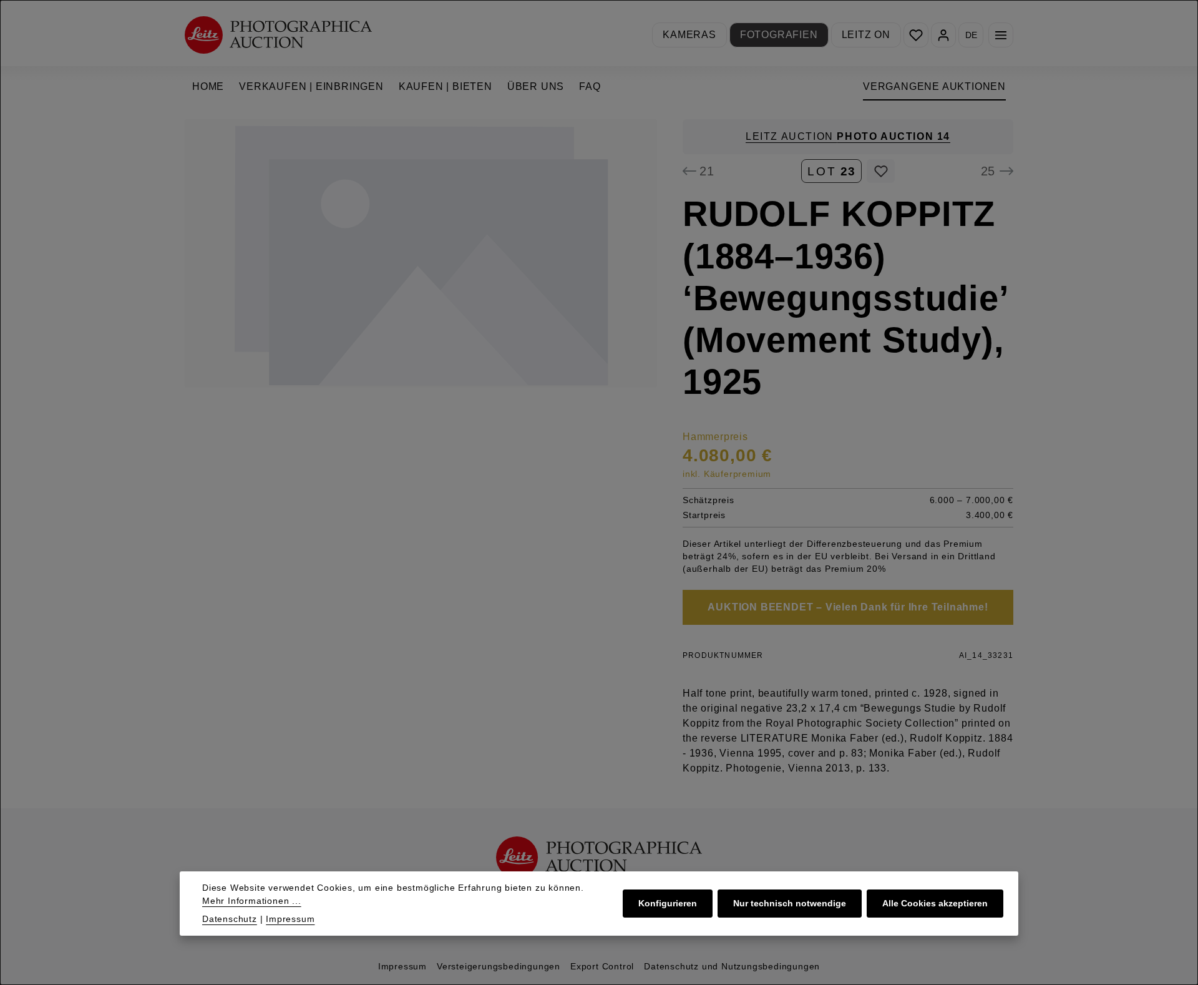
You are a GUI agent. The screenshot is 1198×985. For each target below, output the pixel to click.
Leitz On (866, 34)
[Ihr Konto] (943, 34)
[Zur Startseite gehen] (278, 35)
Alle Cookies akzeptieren (935, 903)
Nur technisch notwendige (789, 903)
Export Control (602, 966)
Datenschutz (229, 919)
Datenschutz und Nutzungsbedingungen (732, 966)
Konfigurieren (667, 903)
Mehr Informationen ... (251, 901)
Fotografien (779, 34)
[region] (421, 253)
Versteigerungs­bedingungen (498, 966)
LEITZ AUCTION (848, 136)
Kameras (689, 34)
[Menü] (1000, 34)
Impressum (402, 966)
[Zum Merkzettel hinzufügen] (881, 171)
